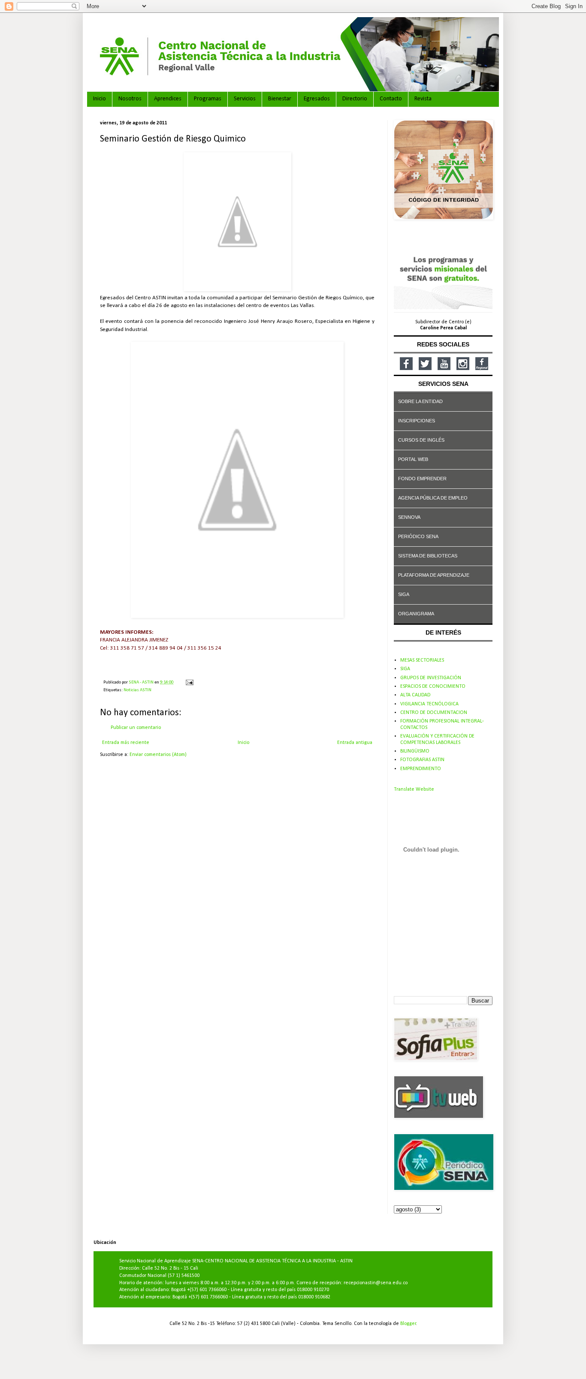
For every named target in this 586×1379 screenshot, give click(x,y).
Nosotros (130, 99)
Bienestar (279, 99)
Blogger (408, 1323)
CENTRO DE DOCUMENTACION (433, 712)
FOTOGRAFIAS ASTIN (422, 759)
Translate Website (414, 789)
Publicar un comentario (136, 727)
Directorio (354, 99)
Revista (423, 99)
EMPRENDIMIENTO (420, 768)
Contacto (391, 99)
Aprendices (167, 99)
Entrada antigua (354, 742)
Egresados (317, 99)
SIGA (405, 668)
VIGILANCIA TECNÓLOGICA (429, 704)
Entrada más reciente (125, 742)
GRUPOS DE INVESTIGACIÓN (430, 677)
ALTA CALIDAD (415, 695)
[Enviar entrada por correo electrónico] (189, 682)
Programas (207, 99)
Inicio (99, 99)
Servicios (245, 99)
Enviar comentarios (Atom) (158, 754)
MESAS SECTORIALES (422, 660)
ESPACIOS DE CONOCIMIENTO (432, 686)
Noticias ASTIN (137, 690)
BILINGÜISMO (414, 751)
